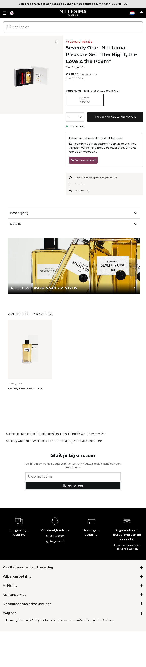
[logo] (73, 13)
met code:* (64, 3)
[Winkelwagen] (141, 13)
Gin (68, 67)
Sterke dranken (49, 434)
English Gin (78, 67)
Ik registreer (73, 485)
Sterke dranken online (20, 434)
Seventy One (97, 434)
